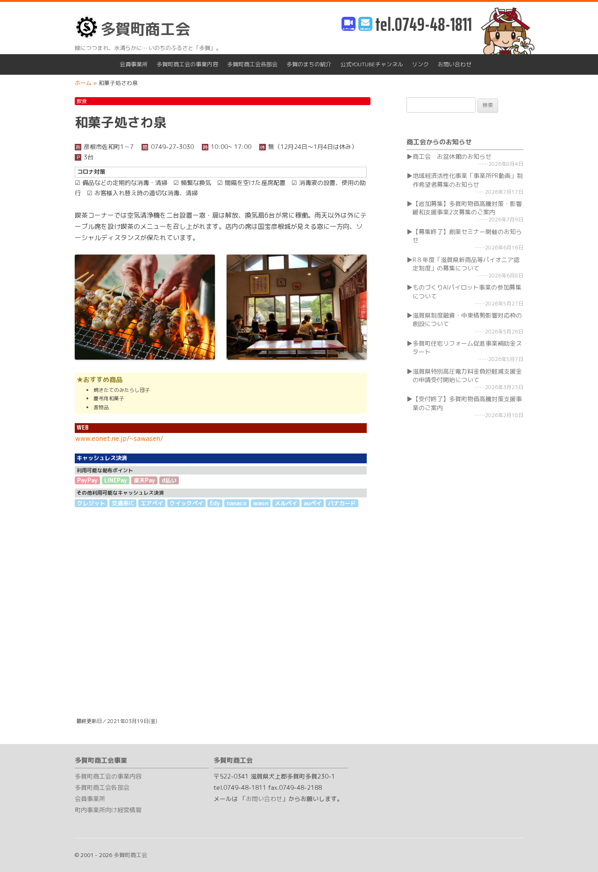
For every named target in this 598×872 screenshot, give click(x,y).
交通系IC (123, 503)
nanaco (237, 503)
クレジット (91, 503)
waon (260, 503)
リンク (420, 64)
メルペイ (286, 503)
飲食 (82, 101)
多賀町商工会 (145, 29)
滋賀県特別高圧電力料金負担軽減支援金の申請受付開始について (467, 375)
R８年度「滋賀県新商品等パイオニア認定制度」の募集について (466, 263)
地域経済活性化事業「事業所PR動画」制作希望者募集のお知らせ (468, 179)
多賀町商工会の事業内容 (187, 64)
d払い (169, 480)
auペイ (312, 503)
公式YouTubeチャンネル (371, 64)
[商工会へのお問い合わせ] (365, 24)
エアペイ (152, 503)
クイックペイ (186, 503)
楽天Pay (144, 480)
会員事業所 (134, 64)
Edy (215, 503)
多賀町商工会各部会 (252, 64)
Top (576, 850)
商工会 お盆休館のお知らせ (452, 156)
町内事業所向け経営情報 (108, 810)
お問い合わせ (454, 64)
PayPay (87, 480)
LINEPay (115, 480)
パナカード (342, 503)
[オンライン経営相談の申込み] (349, 24)
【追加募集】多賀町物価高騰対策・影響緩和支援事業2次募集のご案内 (467, 207)
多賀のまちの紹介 (308, 64)
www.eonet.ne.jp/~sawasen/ (119, 438)
